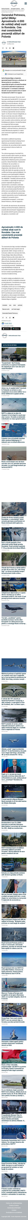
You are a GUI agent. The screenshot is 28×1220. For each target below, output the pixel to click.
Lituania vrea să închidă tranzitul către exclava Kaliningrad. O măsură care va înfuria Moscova (13, 440)
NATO (22, 8)
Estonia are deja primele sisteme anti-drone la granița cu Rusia (13, 874)
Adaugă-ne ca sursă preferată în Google (15, 70)
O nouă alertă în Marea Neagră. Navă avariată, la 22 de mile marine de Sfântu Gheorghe (14, 801)
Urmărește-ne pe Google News (15, 74)
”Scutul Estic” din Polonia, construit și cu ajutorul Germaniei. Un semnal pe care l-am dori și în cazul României (14, 365)
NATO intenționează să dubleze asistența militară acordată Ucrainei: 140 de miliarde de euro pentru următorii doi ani (13, 850)
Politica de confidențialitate (14, 1203)
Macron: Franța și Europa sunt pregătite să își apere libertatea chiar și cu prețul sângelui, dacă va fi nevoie (14, 996)
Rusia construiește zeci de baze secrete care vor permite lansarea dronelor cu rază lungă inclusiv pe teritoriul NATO (14, 464)
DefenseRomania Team (15, 41)
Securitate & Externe (15, 8)
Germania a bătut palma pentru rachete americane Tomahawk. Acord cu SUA (12, 1043)
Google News (8, 323)
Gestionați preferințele (14, 1208)
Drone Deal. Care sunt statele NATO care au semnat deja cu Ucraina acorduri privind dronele (13, 1020)
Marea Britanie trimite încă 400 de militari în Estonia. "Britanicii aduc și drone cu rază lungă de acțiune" (14, 921)
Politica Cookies (14, 1205)
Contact (14, 1210)
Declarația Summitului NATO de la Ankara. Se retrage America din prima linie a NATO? (14, 1142)
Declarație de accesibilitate (14, 1212)
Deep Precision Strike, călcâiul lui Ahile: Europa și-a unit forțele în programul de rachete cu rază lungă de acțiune (13, 1166)
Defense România (5, 8)
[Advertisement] (14, 486)
